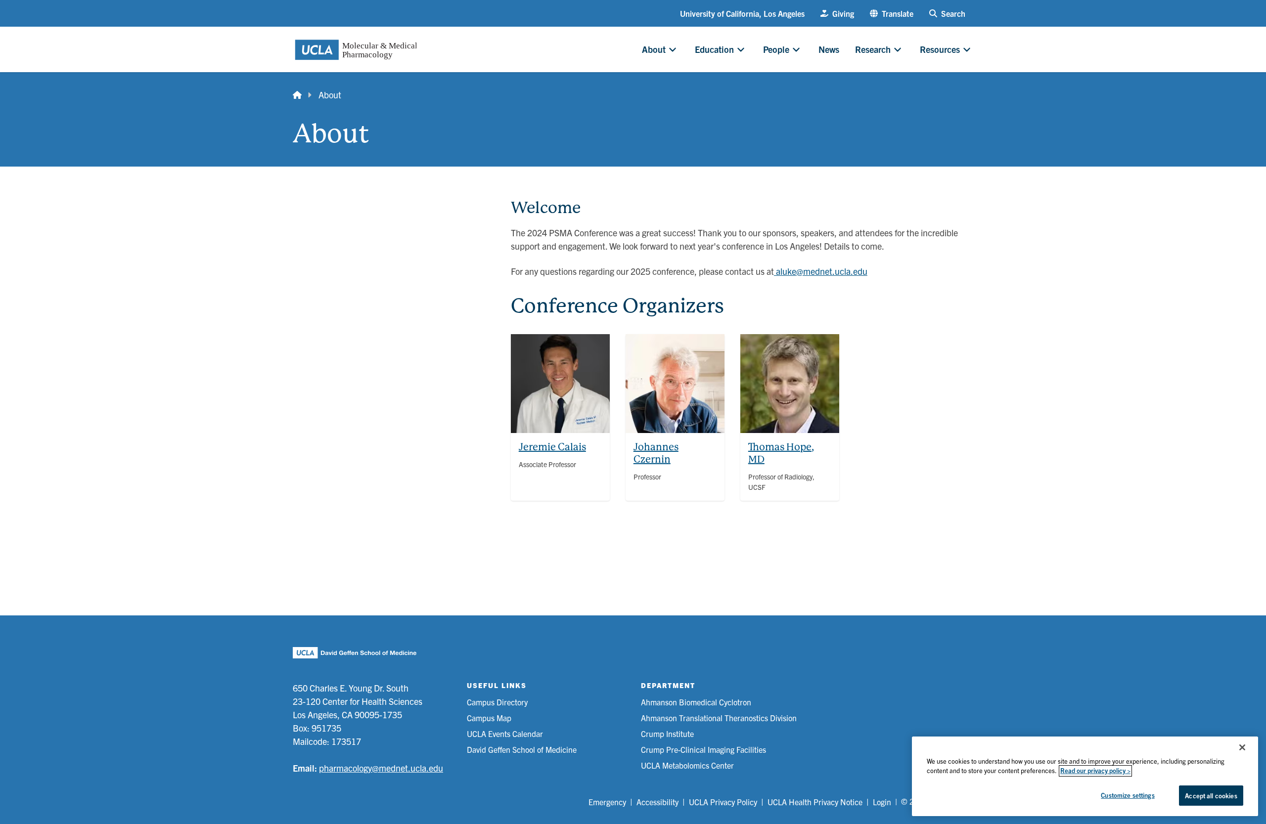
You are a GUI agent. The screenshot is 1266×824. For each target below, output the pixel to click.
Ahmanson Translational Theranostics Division (719, 718)
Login (882, 802)
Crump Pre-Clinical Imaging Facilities (703, 749)
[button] (891, 13)
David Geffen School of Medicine (522, 749)
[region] (1085, 776)
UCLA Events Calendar (505, 733)
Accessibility (657, 802)
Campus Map (489, 718)
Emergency (607, 802)
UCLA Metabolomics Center (687, 765)
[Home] (297, 94)
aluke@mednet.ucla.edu (820, 271)
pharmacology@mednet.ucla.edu (381, 768)
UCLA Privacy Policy (723, 802)
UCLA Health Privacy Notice (815, 802)
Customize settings (1127, 795)
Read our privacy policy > (1095, 771)
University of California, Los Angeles (742, 13)
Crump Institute (667, 733)
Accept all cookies (1211, 795)
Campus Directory (497, 702)
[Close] (1242, 747)
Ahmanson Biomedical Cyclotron (696, 702)
